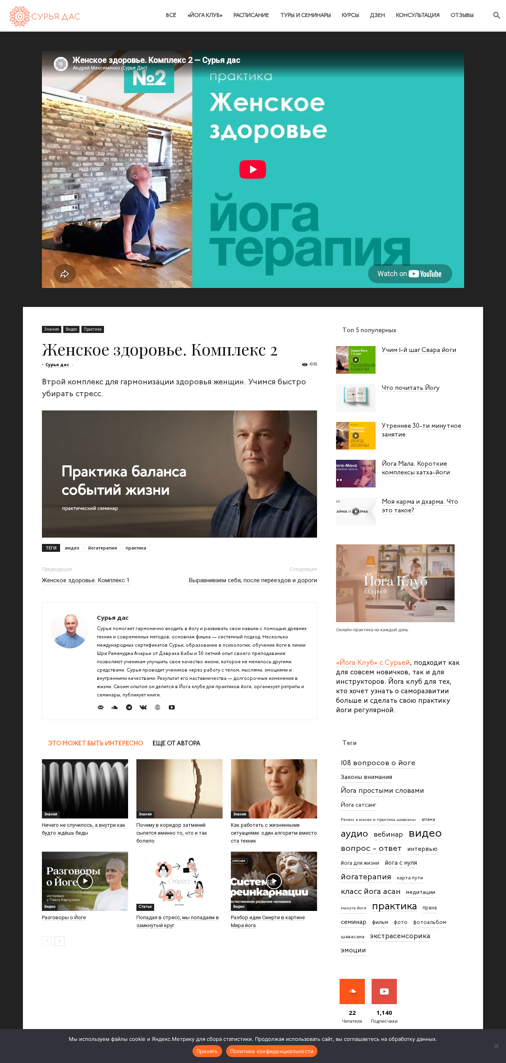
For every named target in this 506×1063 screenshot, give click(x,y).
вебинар (388, 835)
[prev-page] (47, 941)
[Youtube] (174, 708)
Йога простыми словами (382, 791)
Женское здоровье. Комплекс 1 (86, 580)
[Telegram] (131, 708)
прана (430, 908)
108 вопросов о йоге (378, 763)
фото (401, 922)
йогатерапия (102, 548)
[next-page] (59, 941)
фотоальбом (429, 922)
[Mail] (103, 708)
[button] (496, 16)
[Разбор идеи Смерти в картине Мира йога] (274, 881)
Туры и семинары (305, 16)
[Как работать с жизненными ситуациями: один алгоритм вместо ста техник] (274, 788)
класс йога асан (370, 892)
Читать (352, 982)
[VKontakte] (146, 708)
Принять (207, 1051)
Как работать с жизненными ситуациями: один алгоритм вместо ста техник (274, 833)
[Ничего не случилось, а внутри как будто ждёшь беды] (85, 788)
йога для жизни (360, 863)
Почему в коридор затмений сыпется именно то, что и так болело (171, 833)
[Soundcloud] (117, 708)
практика (136, 548)
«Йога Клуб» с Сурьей (373, 663)
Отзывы (462, 16)
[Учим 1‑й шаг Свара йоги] (356, 360)
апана (428, 819)
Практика (93, 329)
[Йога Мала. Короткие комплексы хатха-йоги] (356, 473)
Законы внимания (366, 777)
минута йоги (353, 908)
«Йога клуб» (205, 16)
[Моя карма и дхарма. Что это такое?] (356, 511)
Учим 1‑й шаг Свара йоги (419, 350)
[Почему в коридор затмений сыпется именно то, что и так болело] (179, 788)
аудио (354, 834)
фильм (380, 923)
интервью (422, 849)
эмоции (353, 950)
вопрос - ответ (371, 849)
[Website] (160, 708)
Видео (71, 329)
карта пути (410, 878)
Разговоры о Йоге (64, 917)
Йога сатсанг (358, 805)
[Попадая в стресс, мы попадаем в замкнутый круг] (179, 881)
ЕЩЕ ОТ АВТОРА (176, 744)
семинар (353, 922)
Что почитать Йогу (411, 388)
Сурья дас (57, 364)
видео (72, 548)
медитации (420, 893)
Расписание (251, 16)
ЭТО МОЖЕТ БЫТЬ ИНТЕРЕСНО (95, 744)
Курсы (350, 16)
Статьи (145, 907)
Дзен (377, 16)
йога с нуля (401, 863)
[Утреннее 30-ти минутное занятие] (356, 436)
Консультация (418, 16)
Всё (171, 16)
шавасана (352, 937)
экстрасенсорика (400, 936)
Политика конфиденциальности (272, 1051)
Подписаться (385, 982)
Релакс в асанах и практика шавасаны (378, 820)
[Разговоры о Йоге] (85, 881)
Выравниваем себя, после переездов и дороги (253, 580)
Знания (51, 329)
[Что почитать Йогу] (356, 398)
